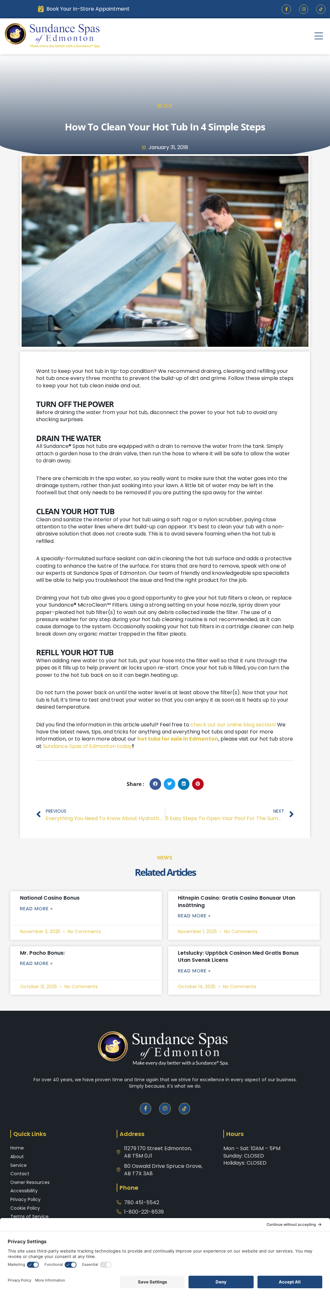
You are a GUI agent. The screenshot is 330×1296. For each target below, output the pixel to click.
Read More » (36, 909)
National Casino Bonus (50, 898)
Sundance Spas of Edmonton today (87, 746)
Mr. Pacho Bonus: (42, 953)
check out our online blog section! (233, 724)
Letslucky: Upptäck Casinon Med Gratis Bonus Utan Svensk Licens (238, 956)
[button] (318, 36)
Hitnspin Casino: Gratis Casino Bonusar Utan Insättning (236, 901)
